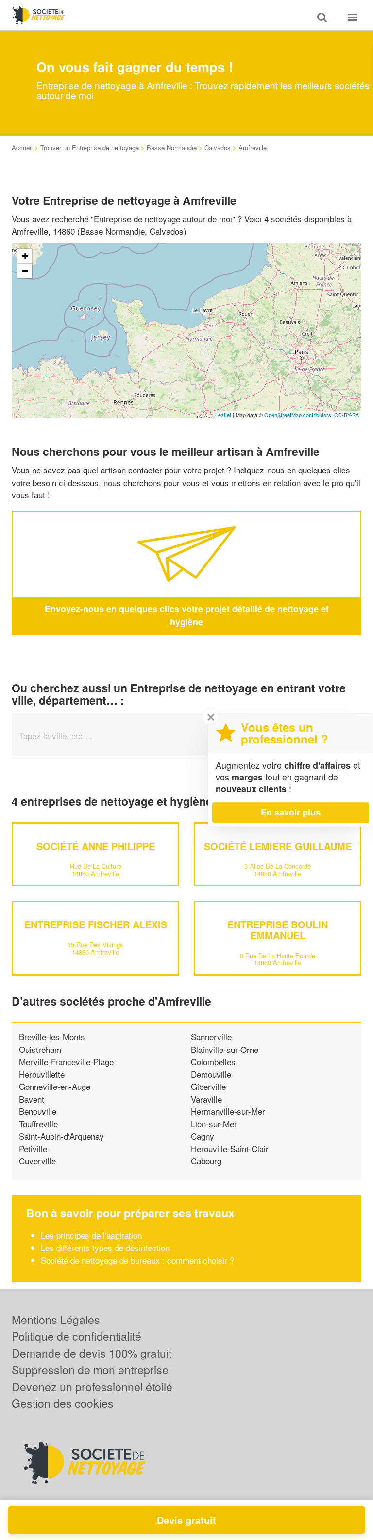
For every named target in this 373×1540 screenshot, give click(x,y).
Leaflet (223, 414)
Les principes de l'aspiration (91, 1235)
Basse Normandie (172, 147)
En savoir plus (291, 812)
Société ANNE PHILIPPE (95, 846)
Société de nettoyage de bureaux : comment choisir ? (137, 1260)
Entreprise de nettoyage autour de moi (163, 219)
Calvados (217, 147)
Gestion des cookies (63, 1403)
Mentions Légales (56, 1319)
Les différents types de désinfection (105, 1247)
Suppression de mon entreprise (90, 1369)
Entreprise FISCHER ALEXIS (95, 924)
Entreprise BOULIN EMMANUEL (277, 929)
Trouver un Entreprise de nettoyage (89, 147)
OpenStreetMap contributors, (299, 414)
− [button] (25, 271)
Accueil (22, 147)
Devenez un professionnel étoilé (92, 1386)
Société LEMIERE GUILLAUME (278, 846)
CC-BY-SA (346, 414)
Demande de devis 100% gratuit (91, 1353)
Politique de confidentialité (76, 1336)
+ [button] (25, 256)
